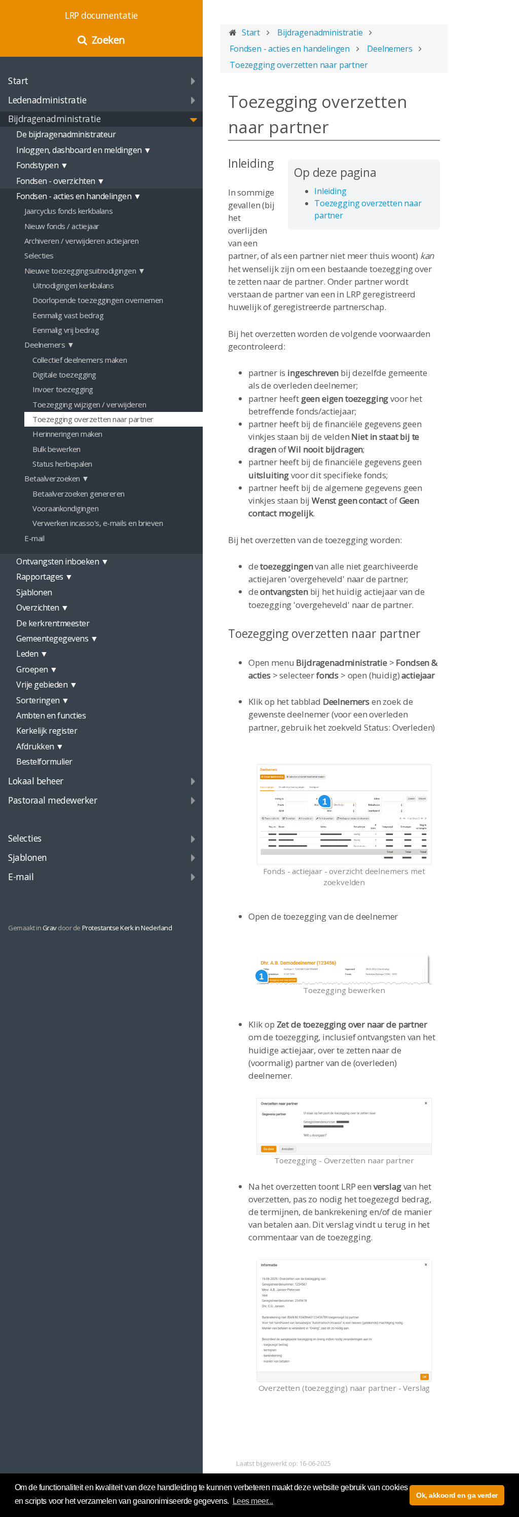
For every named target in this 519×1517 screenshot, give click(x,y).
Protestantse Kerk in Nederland (127, 927)
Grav (50, 927)
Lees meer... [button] (253, 1501)
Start (18, 80)
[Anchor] (280, 163)
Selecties (25, 838)
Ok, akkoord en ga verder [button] (456, 1495)
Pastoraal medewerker (52, 800)
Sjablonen (27, 857)
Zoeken (108, 40)
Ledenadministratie (47, 100)
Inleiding (330, 191)
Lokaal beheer (35, 781)
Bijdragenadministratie (54, 118)
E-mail (20, 876)
